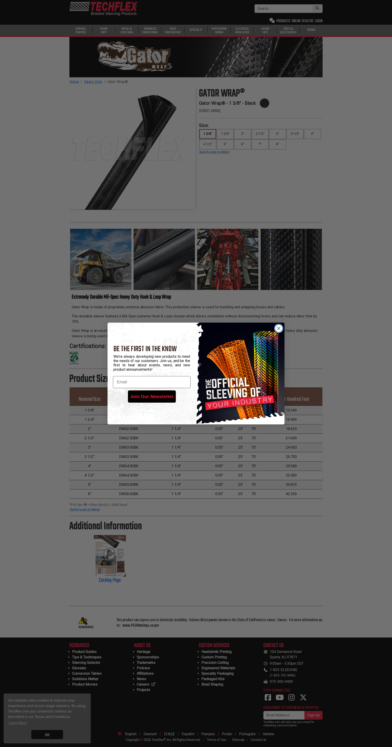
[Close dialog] (279, 328)
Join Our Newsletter (152, 396)
